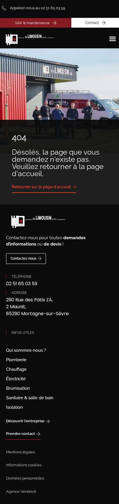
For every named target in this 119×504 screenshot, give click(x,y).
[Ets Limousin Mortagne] (59, 220)
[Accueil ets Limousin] (27, 38)
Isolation (14, 407)
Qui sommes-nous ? (26, 350)
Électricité (16, 378)
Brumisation (18, 388)
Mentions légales (20, 452)
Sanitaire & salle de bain (29, 397)
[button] (112, 38)
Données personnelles (25, 478)
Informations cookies (24, 465)
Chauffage (16, 369)
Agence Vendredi (21, 491)
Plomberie (16, 359)
